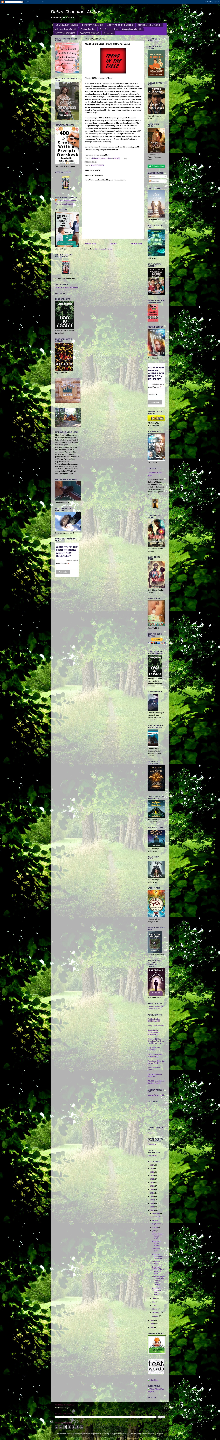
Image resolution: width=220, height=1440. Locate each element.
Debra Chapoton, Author (75, 11)
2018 (152, 1193)
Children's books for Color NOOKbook (155, 1007)
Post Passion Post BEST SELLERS (154, 1020)
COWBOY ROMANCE (89, 33)
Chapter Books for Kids (132, 29)
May (154, 1302)
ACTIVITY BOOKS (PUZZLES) (120, 25)
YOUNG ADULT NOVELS (67, 25)
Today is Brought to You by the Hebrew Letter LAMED (158, 1280)
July (154, 1230)
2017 (152, 1196)
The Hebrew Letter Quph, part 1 (155, 1075)
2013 (152, 1210)
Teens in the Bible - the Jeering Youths (156, 1062)
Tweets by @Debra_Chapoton (66, 287)
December (156, 1213)
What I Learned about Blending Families (156, 1082)
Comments (155, 181)
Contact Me (108, 33)
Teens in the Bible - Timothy (156, 1243)
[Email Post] (125, 158)
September (156, 1223)
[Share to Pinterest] (95, 162)
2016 (152, 1200)
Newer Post (90, 243)
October (155, 1220)
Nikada (144, 1433)
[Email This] (86, 162)
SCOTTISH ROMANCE (65, 33)
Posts (153, 176)
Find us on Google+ (62, 1408)
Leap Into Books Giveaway (154, 1048)
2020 (152, 1186)
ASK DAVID (152, 1155)
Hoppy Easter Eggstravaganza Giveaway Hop (154, 1032)
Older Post (136, 243)
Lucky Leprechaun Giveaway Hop (155, 1055)
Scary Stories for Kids (109, 29)
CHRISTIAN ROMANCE (92, 25)
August (155, 1227)
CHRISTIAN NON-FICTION (149, 25)
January (155, 1316)
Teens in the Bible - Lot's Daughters (157, 1256)
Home (113, 243)
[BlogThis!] (88, 162)
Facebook (151, 1133)
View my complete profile (64, 204)
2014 (152, 1207)
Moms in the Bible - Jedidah (155, 1068)
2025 (152, 1168)
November (156, 1216)
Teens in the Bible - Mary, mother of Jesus (158, 1270)
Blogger (159, 1433)
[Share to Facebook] (93, 162)
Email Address (62, 563)
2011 (152, 1323)
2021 (152, 1182)
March (155, 1309)
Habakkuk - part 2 (156, 1249)
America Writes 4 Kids (156, 1095)
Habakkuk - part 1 (156, 1262)
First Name (152, 394)
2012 (152, 1320)
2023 (152, 1175)
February (156, 1312)
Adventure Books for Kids (66, 29)
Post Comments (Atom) (103, 249)
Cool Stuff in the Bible (155, 474)
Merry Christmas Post (156, 1025)
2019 (152, 1189)
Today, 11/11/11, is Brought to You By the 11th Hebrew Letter (156, 1041)
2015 (152, 1203)
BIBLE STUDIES (97, 165)
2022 (152, 1179)
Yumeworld (152, 1144)
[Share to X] (90, 162)
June (154, 1298)
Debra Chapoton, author (67, 200)
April (154, 1305)
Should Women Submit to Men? (157, 1236)
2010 (152, 1327)
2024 (152, 1172)
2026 (152, 1165)
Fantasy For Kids (88, 29)
